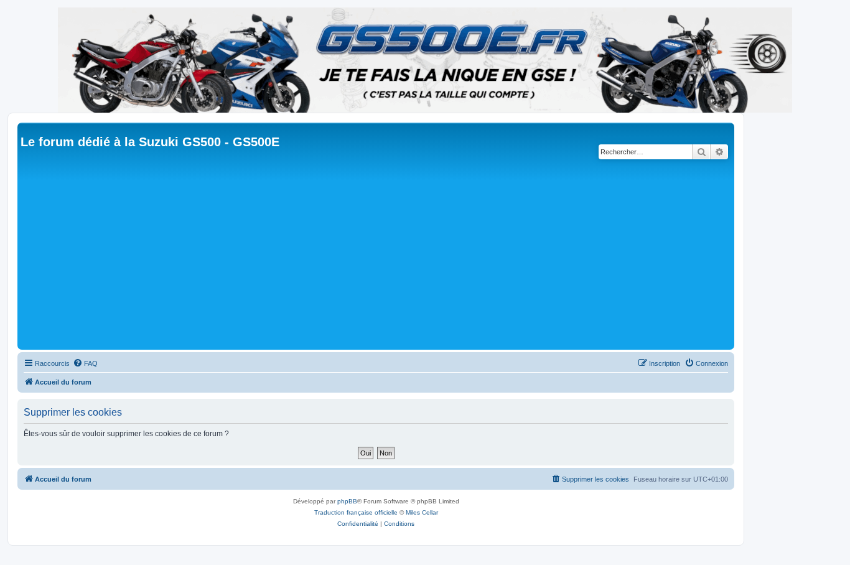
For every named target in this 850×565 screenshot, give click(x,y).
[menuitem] (85, 363)
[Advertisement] (394, 253)
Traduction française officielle (356, 512)
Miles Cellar (422, 512)
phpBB (347, 501)
